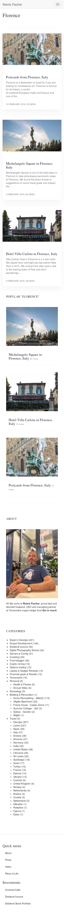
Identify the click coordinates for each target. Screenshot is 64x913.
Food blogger (17, 660)
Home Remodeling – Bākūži (28, 698)
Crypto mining (17, 664)
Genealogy (16, 691)
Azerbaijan (19, 759)
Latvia (16, 725)
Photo (8, 860)
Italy (15, 732)
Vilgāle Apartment (22, 701)
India (16, 746)
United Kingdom (22, 783)
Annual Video (20, 687)
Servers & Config (19, 653)
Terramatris (15, 610)
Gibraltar (18, 804)
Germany (18, 742)
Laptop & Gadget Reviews (24, 670)
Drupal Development (21, 643)
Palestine (18, 807)
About (8, 853)
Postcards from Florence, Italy (27, 77)
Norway (17, 787)
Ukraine (17, 776)
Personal (14, 681)
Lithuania (18, 752)
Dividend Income (19, 646)
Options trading (18, 667)
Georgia (17, 722)
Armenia (17, 739)
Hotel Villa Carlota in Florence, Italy (31, 253)
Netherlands (19, 790)
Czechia (17, 780)
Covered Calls (12, 889)
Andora (17, 793)
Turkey (17, 766)
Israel (16, 763)
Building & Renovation (21, 694)
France (17, 770)
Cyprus (17, 811)
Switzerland (19, 800)
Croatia (17, 797)
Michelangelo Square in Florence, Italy (29, 165)
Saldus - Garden (22, 711)
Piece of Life (11, 873)
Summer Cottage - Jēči (25, 708)
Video (8, 866)
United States (20, 749)
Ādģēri (16, 715)
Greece (17, 735)
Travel (13, 718)
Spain (16, 729)
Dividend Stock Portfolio (18, 903)
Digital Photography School (24, 650)
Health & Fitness (22, 684)
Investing (14, 657)
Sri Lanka (18, 756)
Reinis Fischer (12, 4)
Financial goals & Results (23, 674)
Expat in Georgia (19, 640)
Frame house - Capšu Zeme (28, 705)
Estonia (17, 773)
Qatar (16, 814)
